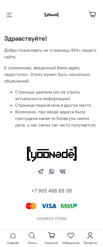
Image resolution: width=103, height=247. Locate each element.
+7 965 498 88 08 (51, 191)
